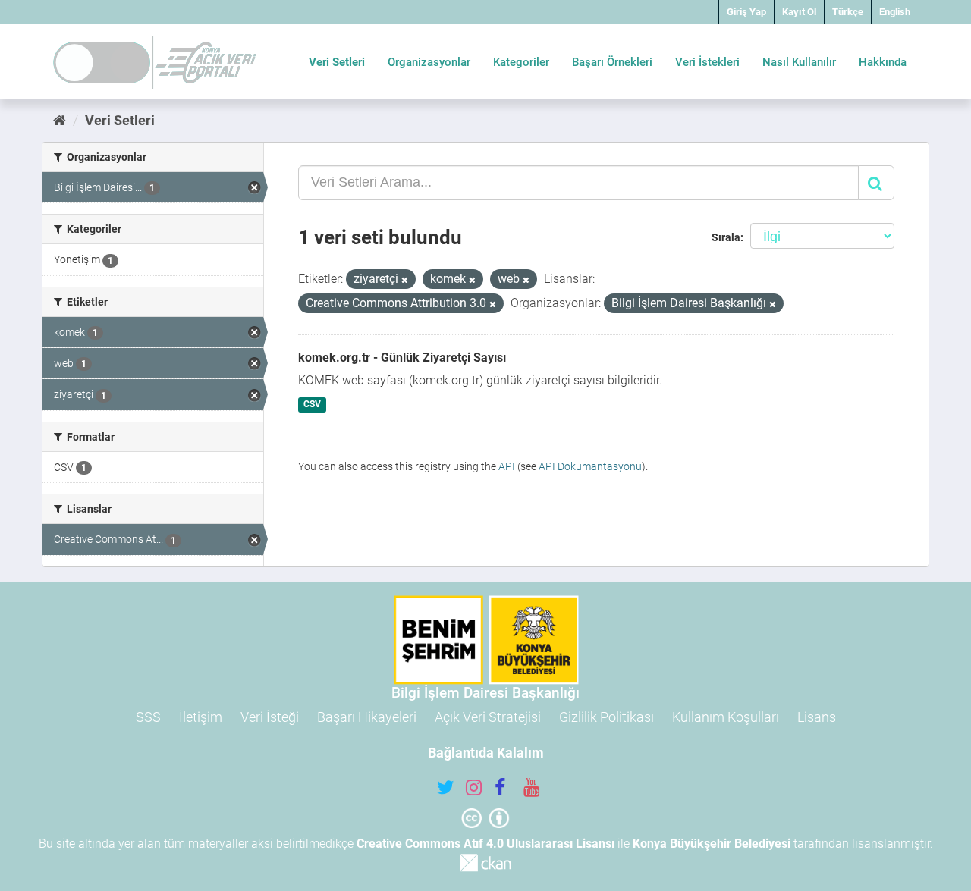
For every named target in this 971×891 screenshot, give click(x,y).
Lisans (816, 717)
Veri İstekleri (707, 62)
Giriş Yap (746, 11)
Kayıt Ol (799, 11)
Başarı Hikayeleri (366, 717)
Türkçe (847, 11)
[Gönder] (876, 182)
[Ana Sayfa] (59, 120)
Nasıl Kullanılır (799, 62)
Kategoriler (521, 62)
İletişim (200, 717)
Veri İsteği (269, 717)
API (506, 466)
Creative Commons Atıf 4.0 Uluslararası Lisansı (485, 843)
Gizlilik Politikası (606, 717)
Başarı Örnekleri (612, 62)
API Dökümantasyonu (590, 466)
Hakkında (883, 62)
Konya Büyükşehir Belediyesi (711, 843)
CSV (312, 405)
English (894, 11)
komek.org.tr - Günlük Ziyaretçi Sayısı (402, 357)
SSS (148, 717)
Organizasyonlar (429, 62)
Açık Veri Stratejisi (488, 717)
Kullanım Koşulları (725, 717)
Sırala (726, 237)
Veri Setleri (337, 62)
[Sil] (404, 280)
